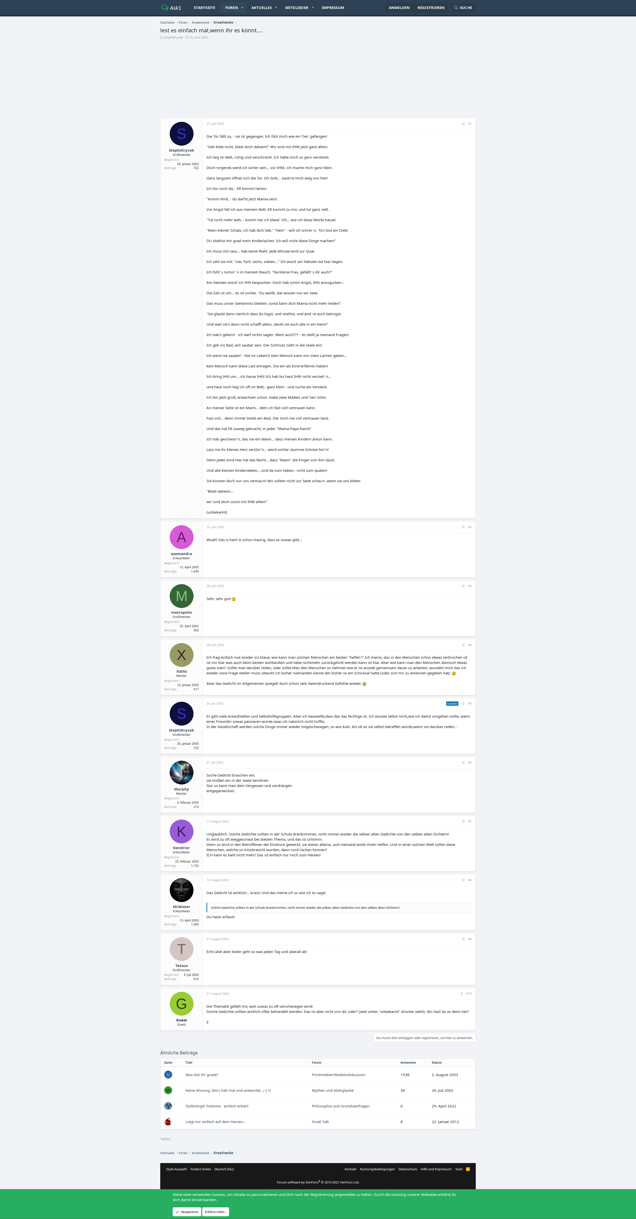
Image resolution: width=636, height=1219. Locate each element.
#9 (470, 939)
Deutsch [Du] (224, 1169)
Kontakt (351, 1169)
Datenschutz (407, 1169)
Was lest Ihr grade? (202, 1074)
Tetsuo (181, 965)
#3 (470, 586)
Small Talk (320, 1121)
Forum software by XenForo (318, 1182)
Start (459, 1169)
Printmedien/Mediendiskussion (338, 1074)
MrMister (181, 906)
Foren (231, 7)
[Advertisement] (318, 80)
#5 (470, 703)
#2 (470, 527)
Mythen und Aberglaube (333, 1090)
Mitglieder (297, 7)
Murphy (181, 788)
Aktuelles (261, 7)
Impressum (333, 7)
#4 (470, 645)
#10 (469, 994)
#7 (470, 821)
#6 (470, 762)
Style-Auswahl (176, 1169)
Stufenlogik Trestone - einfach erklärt (217, 1105)
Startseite (204, 7)
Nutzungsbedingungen (377, 1169)
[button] (242, 7)
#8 (470, 880)
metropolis (181, 612)
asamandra (181, 553)
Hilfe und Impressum (436, 1169)
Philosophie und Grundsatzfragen (340, 1105)
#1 (470, 124)
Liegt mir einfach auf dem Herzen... (216, 1121)
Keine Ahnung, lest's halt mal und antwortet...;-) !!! (228, 1090)
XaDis (181, 671)
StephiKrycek (173, 37)
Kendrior (181, 847)
